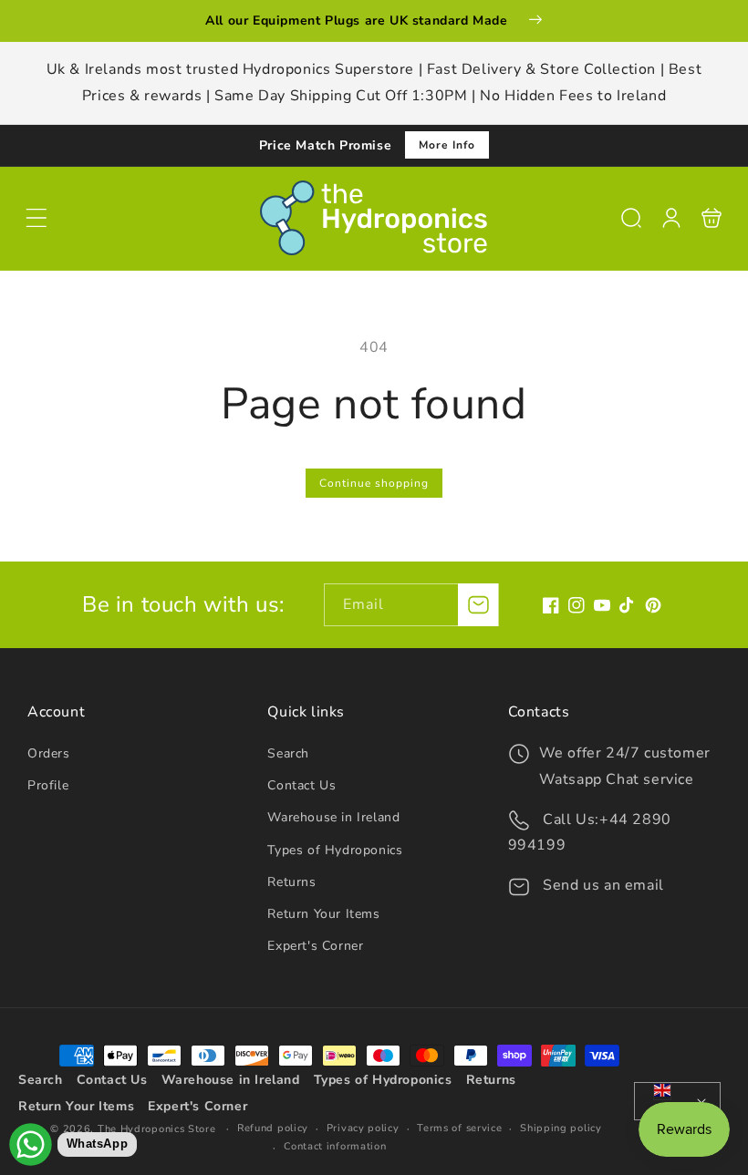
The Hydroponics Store (157, 1129)
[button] (36, 218)
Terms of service (459, 1128)
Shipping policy (561, 1128)
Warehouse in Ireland (333, 817)
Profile (47, 785)
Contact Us (301, 785)
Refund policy (272, 1128)
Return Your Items (323, 913)
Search (288, 753)
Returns (291, 882)
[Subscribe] (478, 604)
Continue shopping (374, 483)
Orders (48, 753)
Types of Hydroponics (334, 850)
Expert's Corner (315, 945)
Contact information (335, 1146)
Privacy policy (363, 1128)
